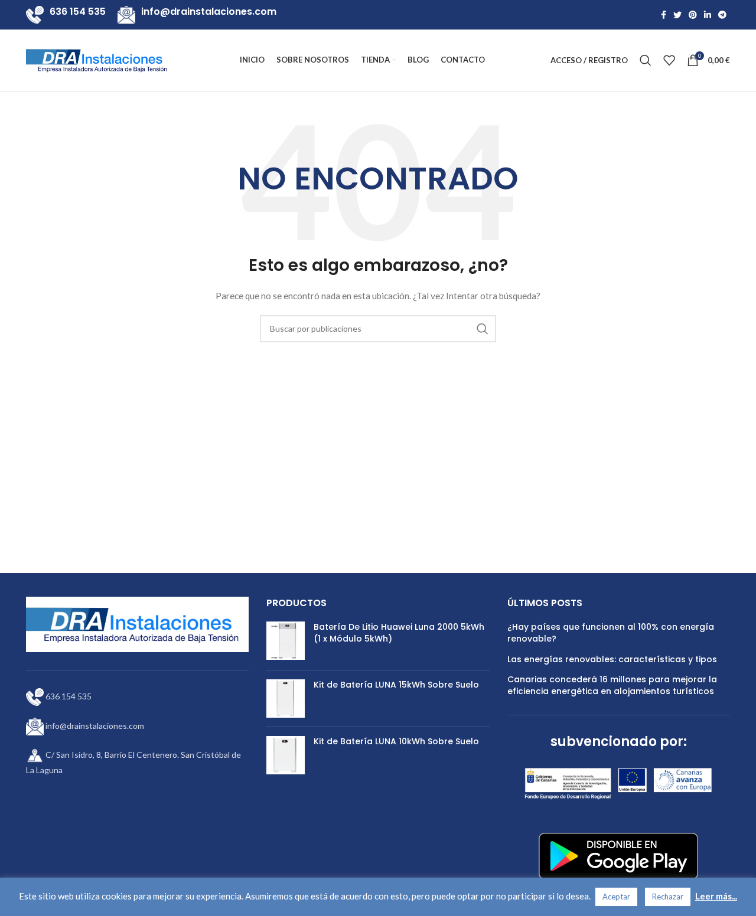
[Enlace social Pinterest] (692, 14)
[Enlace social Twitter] (677, 14)
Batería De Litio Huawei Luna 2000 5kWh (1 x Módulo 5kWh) (399, 633)
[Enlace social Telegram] (722, 14)
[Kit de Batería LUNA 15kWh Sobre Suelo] (285, 698)
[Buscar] (645, 60)
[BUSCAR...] (482, 328)
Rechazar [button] (667, 896)
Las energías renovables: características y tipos (612, 659)
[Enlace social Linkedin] (707, 14)
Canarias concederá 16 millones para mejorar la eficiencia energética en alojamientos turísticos (612, 685)
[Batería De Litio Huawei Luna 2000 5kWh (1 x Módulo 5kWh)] (285, 641)
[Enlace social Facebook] (663, 14)
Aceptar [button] (616, 896)
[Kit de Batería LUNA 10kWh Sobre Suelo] (285, 755)
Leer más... (716, 896)
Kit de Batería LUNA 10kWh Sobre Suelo (396, 741)
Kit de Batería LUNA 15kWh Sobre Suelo (396, 685)
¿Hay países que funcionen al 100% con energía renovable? (610, 633)
